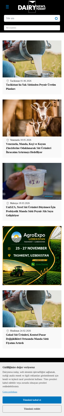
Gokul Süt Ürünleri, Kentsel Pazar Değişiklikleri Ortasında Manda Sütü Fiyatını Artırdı (27, 338)
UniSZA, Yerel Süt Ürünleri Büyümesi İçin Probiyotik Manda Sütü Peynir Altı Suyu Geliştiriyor (30, 211)
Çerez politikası (10, 391)
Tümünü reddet (32, 409)
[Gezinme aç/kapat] (7, 6)
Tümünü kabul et (32, 400)
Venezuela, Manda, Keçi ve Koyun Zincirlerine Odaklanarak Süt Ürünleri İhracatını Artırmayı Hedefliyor (28, 148)
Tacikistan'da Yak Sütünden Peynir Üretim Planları (31, 86)
